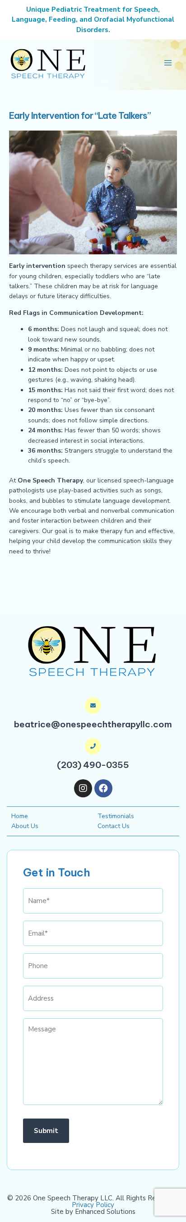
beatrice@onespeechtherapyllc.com (93, 724)
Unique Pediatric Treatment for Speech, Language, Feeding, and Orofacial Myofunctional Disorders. (93, 19)
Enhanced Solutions (105, 1211)
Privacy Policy (93, 1204)
